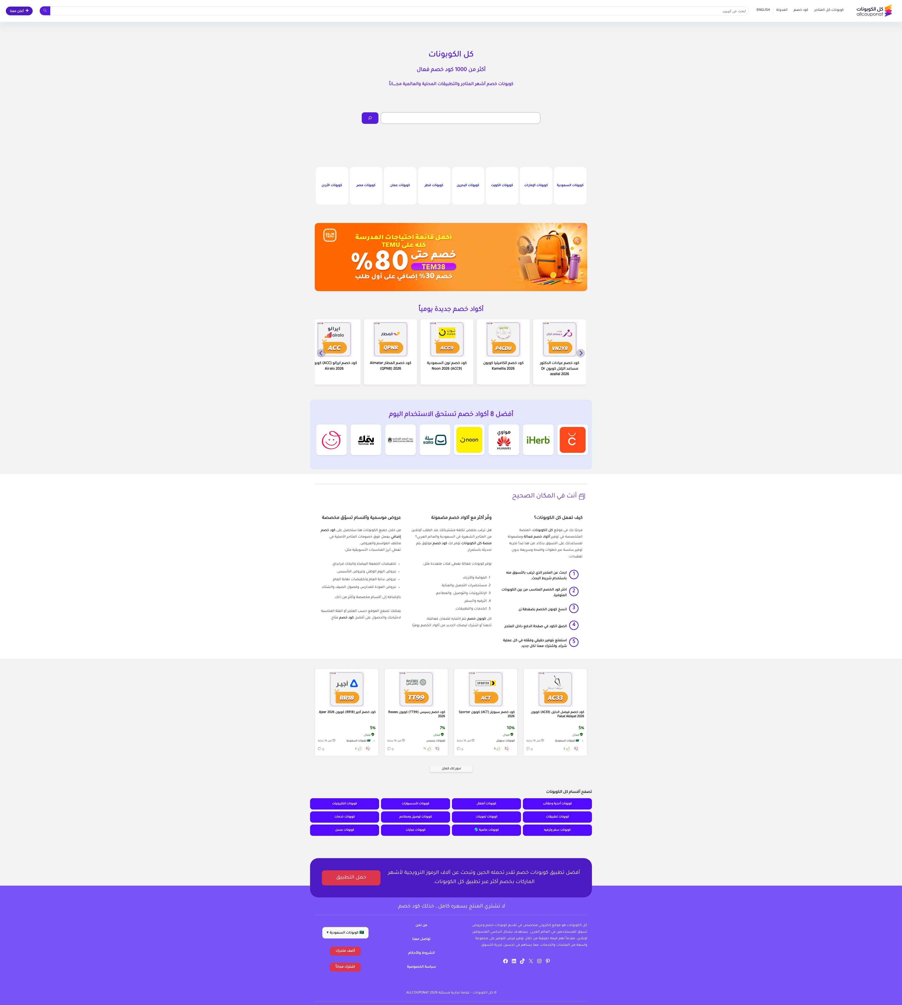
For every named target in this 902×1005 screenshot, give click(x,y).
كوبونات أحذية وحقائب (557, 804)
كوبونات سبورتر (506, 740)
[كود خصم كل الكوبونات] (555, 689)
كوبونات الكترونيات (344, 804)
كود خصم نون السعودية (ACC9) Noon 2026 (447, 366)
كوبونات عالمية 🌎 (486, 830)
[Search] (370, 118)
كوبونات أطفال (486, 804)
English (763, 10)
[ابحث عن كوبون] (45, 10)
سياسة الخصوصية (421, 967)
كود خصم (801, 10)
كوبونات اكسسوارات (415, 804)
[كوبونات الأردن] (332, 185)
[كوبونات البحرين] (468, 185)
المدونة (782, 10)
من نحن (421, 925)
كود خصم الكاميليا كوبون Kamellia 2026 (503, 366)
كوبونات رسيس (435, 740)
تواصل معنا (421, 939)
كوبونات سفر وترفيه (557, 830)
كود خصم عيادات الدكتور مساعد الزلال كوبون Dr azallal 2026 (559, 369)
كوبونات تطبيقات (557, 817)
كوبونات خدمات (344, 817)
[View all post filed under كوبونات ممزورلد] (331, 439)
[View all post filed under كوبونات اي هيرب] (538, 439)
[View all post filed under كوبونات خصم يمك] (366, 439)
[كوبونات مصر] (366, 185)
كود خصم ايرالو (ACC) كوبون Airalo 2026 (334, 366)
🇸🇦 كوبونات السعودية (567, 741)
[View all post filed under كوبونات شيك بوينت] (572, 439)
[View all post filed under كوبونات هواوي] (504, 439)
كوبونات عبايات (416, 830)
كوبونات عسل (344, 830)
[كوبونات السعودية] (570, 185)
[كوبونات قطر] (434, 185)
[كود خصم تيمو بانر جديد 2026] (451, 257)
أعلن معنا (17, 11)
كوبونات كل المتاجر (829, 10)
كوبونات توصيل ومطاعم (415, 817)
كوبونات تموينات (487, 817)
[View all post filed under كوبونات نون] (469, 439)
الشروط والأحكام (421, 953)
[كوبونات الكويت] (502, 185)
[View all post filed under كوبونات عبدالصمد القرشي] (400, 439)
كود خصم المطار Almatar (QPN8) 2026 (390, 366)
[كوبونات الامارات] (536, 185)
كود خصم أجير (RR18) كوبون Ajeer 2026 (347, 712)
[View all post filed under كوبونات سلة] (435, 439)
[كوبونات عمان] (400, 185)
